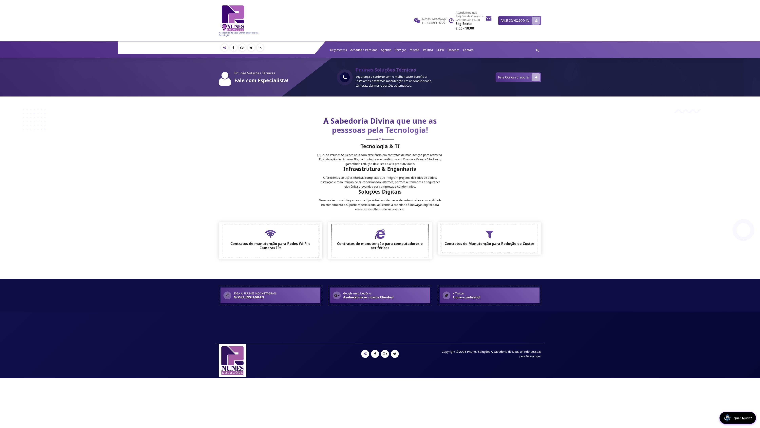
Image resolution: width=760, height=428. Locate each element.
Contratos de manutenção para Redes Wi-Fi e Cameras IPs (270, 245)
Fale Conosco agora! (514, 77)
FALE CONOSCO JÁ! (515, 20)
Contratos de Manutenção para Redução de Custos (490, 243)
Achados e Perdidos (363, 50)
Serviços (400, 50)
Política (428, 50)
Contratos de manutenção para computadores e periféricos (380, 245)
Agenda (386, 50)
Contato (468, 50)
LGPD (440, 50)
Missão (414, 50)
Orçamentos (338, 50)
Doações (453, 50)
